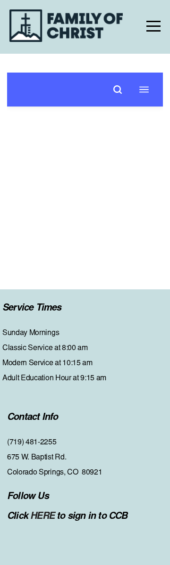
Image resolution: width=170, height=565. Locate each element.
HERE (43, 516)
